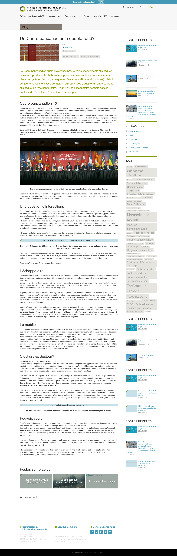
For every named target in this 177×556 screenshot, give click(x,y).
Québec (150, 243)
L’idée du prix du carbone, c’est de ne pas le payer (146, 92)
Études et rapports (72, 16)
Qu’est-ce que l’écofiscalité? (32, 16)
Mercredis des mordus (70, 56)
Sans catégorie (134, 143)
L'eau (130, 135)
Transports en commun (135, 311)
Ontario (129, 233)
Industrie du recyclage (133, 208)
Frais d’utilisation (136, 204)
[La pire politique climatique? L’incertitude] (131, 63)
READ (101, 2)
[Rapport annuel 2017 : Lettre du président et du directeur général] (131, 393)
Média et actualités (112, 16)
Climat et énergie (68, 51)
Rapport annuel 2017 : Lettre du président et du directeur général (147, 393)
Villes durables (134, 152)
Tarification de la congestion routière (138, 274)
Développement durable (134, 201)
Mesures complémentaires (89, 56)
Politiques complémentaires (138, 236)
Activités (97, 16)
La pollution (132, 139)
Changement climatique (135, 172)
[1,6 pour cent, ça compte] (131, 78)
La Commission (54, 16)
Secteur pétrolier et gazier (134, 259)
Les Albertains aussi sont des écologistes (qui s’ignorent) (146, 463)
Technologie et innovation (138, 147)
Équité (148, 311)
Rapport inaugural (133, 246)
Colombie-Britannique (136, 183)
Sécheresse (130, 269)
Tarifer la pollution (145, 268)
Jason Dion (68, 47)
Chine (128, 180)
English (143, 7)
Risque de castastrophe (135, 256)
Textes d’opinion (149, 300)
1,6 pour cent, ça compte (146, 76)
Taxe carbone (137, 296)
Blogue (87, 16)
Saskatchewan (151, 256)
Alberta (129, 167)
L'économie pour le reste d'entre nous (138, 210)
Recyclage (146, 247)
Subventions (148, 259)
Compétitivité (133, 190)
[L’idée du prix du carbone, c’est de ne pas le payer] (131, 93)
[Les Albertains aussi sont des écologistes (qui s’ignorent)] (131, 463)
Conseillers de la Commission (140, 193)
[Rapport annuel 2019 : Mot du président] (131, 48)
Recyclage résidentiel (133, 253)
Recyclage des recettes (139, 250)
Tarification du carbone (137, 288)
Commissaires (135, 187)
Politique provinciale (144, 232)
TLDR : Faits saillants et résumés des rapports (140, 306)
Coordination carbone (133, 198)
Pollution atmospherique (140, 239)
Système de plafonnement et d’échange (141, 263)
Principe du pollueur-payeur (135, 244)
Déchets (147, 197)
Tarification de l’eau (137, 281)
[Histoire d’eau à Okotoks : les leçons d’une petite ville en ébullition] (131, 408)
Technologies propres (133, 301)
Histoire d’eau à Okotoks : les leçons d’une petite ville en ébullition (147, 408)
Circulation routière (143, 179)
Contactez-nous (129, 7)
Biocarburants (140, 166)
